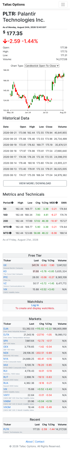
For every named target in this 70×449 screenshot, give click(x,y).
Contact (39, 441)
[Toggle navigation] (63, 4)
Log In (35, 305)
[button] (35, 183)
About (29, 441)
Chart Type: (17, 65)
